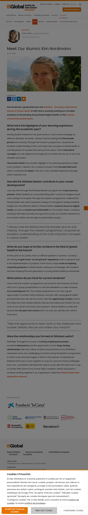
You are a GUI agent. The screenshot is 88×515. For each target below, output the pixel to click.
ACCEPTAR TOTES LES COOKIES (14, 510)
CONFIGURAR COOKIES (73, 510)
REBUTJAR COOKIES (44, 510)
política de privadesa (35, 503)
